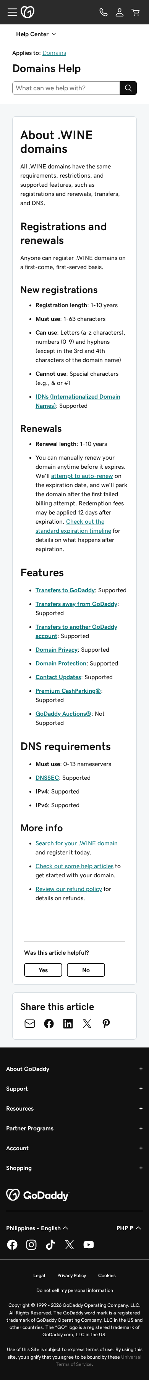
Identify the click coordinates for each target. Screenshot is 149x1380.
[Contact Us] (103, 12)
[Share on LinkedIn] (68, 1024)
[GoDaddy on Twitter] (69, 1248)
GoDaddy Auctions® (63, 713)
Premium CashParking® (68, 691)
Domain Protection (61, 663)
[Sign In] (119, 12)
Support (17, 1088)
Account (17, 1148)
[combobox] (66, 88)
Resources (20, 1108)
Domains (54, 53)
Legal (39, 1275)
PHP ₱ (125, 1228)
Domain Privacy (57, 649)
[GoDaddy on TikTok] (50, 1248)
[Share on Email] (29, 1024)
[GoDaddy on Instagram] (31, 1248)
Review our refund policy (69, 889)
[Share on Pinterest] (106, 1024)
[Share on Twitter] (87, 1024)
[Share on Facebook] (48, 1024)
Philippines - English (33, 1228)
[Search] (128, 88)
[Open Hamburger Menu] (9, 12)
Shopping (19, 1168)
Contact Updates (58, 677)
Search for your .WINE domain (77, 843)
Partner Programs (29, 1128)
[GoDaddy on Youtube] (89, 1248)
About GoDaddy (27, 1069)
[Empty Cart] (135, 12)
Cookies (107, 1275)
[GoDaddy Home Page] (38, 1195)
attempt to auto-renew (82, 476)
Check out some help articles (74, 866)
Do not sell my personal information (74, 1290)
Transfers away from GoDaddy (76, 604)
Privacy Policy (71, 1275)
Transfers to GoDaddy (65, 590)
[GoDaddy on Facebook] (12, 1248)
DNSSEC (47, 777)
